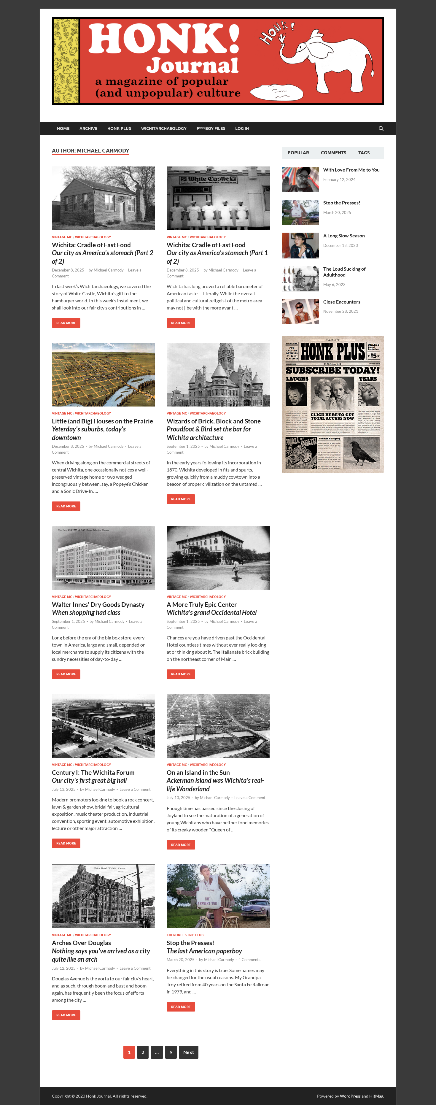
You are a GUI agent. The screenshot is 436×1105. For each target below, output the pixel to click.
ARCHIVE (88, 128)
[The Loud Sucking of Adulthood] (300, 269)
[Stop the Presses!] (300, 203)
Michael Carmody (109, 270)
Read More (64, 321)
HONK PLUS (119, 128)
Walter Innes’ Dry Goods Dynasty (98, 608)
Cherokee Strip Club (185, 935)
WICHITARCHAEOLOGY (164, 128)
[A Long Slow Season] (300, 236)
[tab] (298, 153)
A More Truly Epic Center (212, 608)
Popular (298, 152)
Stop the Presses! (341, 202)
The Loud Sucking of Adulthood (344, 272)
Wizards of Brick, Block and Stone (214, 429)
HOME (63, 128)
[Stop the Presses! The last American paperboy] (218, 896)
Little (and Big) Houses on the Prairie (102, 429)
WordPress (350, 1095)
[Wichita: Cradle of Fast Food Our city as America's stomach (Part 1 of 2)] (218, 198)
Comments (333, 152)
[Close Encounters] (300, 302)
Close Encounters (341, 301)
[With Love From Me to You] (300, 170)
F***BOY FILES (211, 128)
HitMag (376, 1095)
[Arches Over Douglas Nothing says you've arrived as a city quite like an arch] (103, 896)
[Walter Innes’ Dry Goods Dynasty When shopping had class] (103, 558)
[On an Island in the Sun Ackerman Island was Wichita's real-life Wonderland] (218, 726)
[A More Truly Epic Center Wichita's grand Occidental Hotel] (218, 558)
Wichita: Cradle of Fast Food (102, 253)
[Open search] (381, 129)
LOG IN (242, 128)
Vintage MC (62, 237)
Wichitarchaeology (93, 237)
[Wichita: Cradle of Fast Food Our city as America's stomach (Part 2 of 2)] (103, 198)
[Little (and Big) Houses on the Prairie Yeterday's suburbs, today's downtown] (103, 375)
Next (188, 1052)
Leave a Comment (135, 789)
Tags (364, 152)
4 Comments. (249, 959)
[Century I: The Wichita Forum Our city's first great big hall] (103, 726)
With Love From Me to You (351, 169)
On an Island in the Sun (215, 781)
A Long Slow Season (344, 235)
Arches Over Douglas (101, 951)
